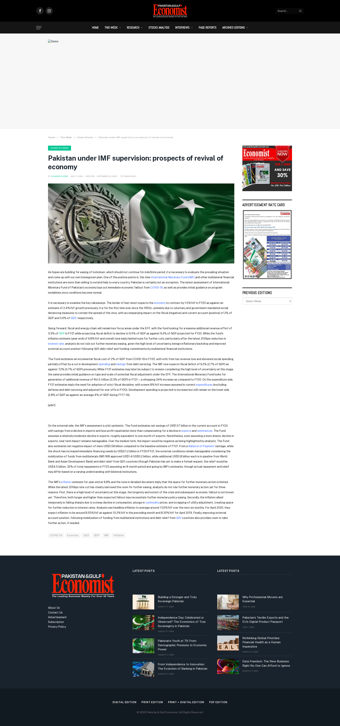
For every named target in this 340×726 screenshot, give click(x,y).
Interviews (182, 27)
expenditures (204, 384)
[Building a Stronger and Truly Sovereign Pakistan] (143, 602)
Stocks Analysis (159, 27)
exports (186, 430)
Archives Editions (233, 27)
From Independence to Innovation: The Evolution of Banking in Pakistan (182, 666)
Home (95, 27)
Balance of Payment (201, 446)
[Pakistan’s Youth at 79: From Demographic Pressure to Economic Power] (143, 645)
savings (121, 364)
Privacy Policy (57, 626)
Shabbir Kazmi (59, 176)
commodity (152, 502)
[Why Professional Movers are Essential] (228, 602)
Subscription (56, 622)
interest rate (56, 343)
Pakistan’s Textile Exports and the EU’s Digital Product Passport (265, 619)
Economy (73, 535)
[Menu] (38, 27)
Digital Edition (125, 702)
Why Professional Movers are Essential (262, 599)
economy (159, 302)
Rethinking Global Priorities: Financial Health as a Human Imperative (261, 642)
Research (133, 27)
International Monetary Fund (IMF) (173, 277)
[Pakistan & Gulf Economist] (170, 11)
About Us (54, 607)
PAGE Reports (207, 27)
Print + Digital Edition (186, 702)
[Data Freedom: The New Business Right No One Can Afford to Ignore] (228, 666)
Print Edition (152, 702)
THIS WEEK (111, 27)
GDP (73, 318)
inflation (66, 482)
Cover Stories (59, 148)
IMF (106, 535)
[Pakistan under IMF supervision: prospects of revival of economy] (141, 223)
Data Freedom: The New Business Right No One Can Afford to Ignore (266, 663)
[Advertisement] (170, 93)
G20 (178, 517)
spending (104, 364)
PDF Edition (218, 702)
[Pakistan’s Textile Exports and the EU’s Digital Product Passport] (228, 622)
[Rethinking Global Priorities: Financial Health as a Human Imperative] (228, 643)
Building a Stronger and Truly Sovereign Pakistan (177, 599)
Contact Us (55, 612)
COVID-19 (156, 287)
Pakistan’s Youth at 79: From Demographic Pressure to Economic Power (182, 645)
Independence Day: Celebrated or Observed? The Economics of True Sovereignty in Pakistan (182, 622)
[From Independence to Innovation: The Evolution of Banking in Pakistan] (143, 669)
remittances (204, 430)
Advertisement (57, 617)
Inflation (119, 535)
